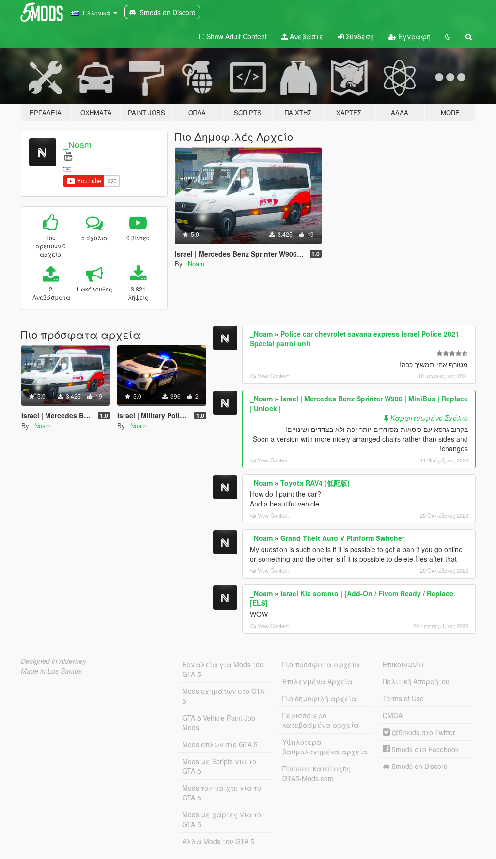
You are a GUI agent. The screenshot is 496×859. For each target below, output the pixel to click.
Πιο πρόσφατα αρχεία (321, 664)
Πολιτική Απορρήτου (416, 681)
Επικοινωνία (403, 664)
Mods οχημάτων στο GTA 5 (223, 696)
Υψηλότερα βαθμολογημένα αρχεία (325, 746)
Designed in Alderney (53, 661)
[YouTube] (68, 155)
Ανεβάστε (306, 36)
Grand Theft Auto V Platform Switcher (342, 538)
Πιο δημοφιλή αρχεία (319, 698)
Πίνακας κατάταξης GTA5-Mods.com (316, 773)
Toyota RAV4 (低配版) (315, 483)
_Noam (77, 144)
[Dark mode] (448, 36)
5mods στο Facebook (424, 749)
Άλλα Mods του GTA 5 (218, 841)
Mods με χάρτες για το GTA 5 (221, 819)
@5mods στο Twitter (422, 732)
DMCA (393, 715)
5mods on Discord (419, 766)
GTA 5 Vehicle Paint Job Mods (218, 722)
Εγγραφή (413, 36)
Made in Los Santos (51, 670)
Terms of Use (403, 698)
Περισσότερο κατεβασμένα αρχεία (320, 720)
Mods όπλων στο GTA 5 (220, 744)
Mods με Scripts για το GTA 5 (219, 766)
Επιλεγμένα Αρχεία (317, 681)
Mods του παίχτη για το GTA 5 (221, 792)
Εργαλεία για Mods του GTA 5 (223, 669)
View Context (273, 376)
